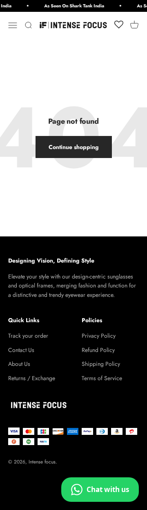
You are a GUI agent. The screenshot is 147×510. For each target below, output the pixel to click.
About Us (19, 364)
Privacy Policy (99, 336)
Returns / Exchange (31, 378)
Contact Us (21, 350)
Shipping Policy (101, 364)
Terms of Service (102, 378)
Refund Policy (98, 350)
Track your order (28, 336)
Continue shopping (74, 147)
